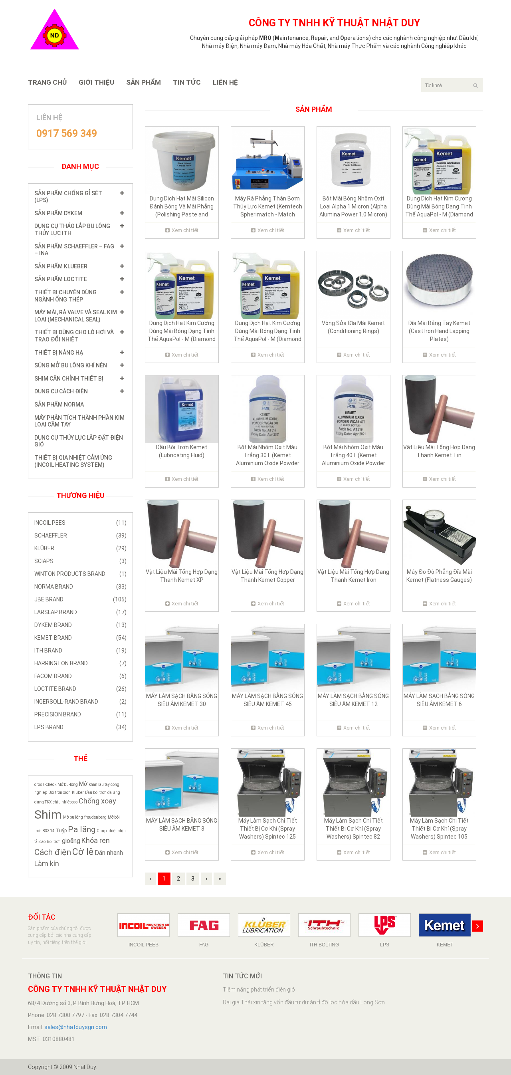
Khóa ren (95, 840)
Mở (83, 784)
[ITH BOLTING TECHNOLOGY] (324, 925)
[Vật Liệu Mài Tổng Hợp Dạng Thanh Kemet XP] (181, 533)
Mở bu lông (73, 817)
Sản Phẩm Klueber (60, 266)
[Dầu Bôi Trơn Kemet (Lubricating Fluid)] (181, 409)
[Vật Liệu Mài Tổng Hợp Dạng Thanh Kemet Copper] (267, 533)
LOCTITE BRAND (80, 689)
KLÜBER (80, 548)
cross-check (45, 784)
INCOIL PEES (80, 523)
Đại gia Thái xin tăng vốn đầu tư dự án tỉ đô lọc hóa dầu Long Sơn (304, 1002)
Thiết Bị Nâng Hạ (58, 352)
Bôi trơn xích (59, 792)
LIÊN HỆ (225, 82)
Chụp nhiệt (107, 831)
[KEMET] (445, 925)
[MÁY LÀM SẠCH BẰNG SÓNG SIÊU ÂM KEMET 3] (181, 782)
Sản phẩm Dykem (58, 213)
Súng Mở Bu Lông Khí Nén (70, 365)
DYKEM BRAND (80, 625)
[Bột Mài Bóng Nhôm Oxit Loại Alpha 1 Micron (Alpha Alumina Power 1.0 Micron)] (353, 160)
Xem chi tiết (185, 230)
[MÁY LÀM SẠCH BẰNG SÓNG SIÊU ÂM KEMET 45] (267, 658)
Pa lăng (81, 829)
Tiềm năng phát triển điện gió (259, 989)
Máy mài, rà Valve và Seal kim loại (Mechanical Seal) (75, 316)
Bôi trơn (54, 841)
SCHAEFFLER (80, 535)
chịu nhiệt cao (65, 802)
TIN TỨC (187, 82)
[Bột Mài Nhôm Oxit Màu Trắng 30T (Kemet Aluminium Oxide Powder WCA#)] (267, 409)
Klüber (78, 792)
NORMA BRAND (80, 586)
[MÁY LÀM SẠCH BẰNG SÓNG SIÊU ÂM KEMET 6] (439, 658)
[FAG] (204, 925)
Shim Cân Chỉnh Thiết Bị (68, 378)
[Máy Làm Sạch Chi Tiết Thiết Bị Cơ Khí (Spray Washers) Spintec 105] (439, 782)
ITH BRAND (80, 650)
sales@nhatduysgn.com (75, 1027)
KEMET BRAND (80, 638)
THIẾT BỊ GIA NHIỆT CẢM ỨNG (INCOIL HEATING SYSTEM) (73, 461)
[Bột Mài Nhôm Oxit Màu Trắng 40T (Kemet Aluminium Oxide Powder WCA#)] (353, 409)
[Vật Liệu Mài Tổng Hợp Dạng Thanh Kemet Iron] (353, 533)
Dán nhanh (109, 853)
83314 (49, 831)
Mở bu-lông (67, 784)
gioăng (71, 841)
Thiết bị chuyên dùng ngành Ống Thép (65, 296)
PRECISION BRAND (80, 714)
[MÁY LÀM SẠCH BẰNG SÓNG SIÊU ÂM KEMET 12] (353, 658)
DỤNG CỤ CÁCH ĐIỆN (61, 391)
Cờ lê (82, 852)
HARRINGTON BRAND (80, 663)
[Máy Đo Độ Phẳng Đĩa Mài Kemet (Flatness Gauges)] (439, 533)
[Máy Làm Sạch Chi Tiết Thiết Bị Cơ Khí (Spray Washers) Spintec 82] (353, 782)
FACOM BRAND (80, 676)
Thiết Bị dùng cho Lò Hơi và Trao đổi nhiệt (74, 336)
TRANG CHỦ (47, 82)
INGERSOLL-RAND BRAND (80, 701)
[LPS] (384, 925)
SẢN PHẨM (143, 82)
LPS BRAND (80, 727)
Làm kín (46, 863)
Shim (48, 814)
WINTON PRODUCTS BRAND (80, 574)
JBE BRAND (80, 599)
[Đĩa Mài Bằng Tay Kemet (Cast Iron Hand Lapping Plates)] (439, 284)
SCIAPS (80, 561)
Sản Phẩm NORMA (59, 404)
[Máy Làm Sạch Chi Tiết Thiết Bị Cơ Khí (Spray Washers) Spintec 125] (267, 782)
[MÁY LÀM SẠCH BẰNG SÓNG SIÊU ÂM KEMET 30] (181, 658)
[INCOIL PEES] (143, 925)
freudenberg (95, 817)
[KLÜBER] (264, 925)
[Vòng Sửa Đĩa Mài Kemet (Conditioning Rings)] (353, 284)
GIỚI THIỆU (96, 82)
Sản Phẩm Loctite (60, 279)
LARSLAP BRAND (80, 612)
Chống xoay (97, 801)
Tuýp (61, 830)
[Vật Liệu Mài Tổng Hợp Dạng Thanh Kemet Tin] (439, 409)
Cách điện (52, 852)
